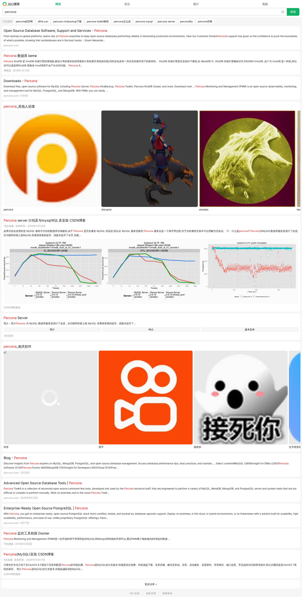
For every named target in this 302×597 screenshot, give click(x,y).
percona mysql (144, 21)
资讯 (127, 4)
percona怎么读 (122, 21)
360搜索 (12, 4)
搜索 (293, 11)
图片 (196, 4)
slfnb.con (43, 21)
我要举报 (167, 593)
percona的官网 (24, 21)
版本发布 (250, 329)
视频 (265, 4)
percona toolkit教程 (98, 21)
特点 (151, 329)
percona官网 (205, 21)
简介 (52, 329)
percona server (166, 21)
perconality (186, 21)
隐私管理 (151, 593)
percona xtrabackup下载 (67, 21)
